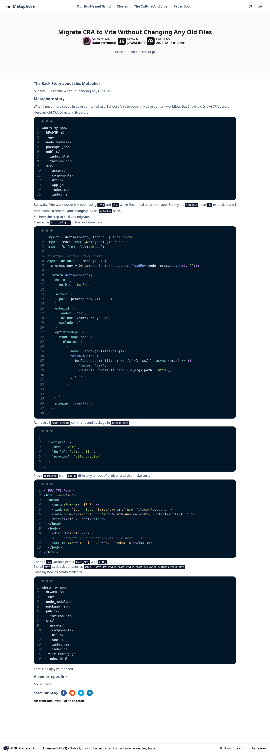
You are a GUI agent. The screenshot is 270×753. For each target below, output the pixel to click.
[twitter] (81, 693)
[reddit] (72, 693)
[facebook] (63, 693)
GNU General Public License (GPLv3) (39, 748)
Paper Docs (182, 6)
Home (119, 52)
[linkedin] (90, 693)
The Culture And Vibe (150, 6)
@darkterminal (104, 43)
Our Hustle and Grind (94, 6)
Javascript (148, 52)
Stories (122, 6)
